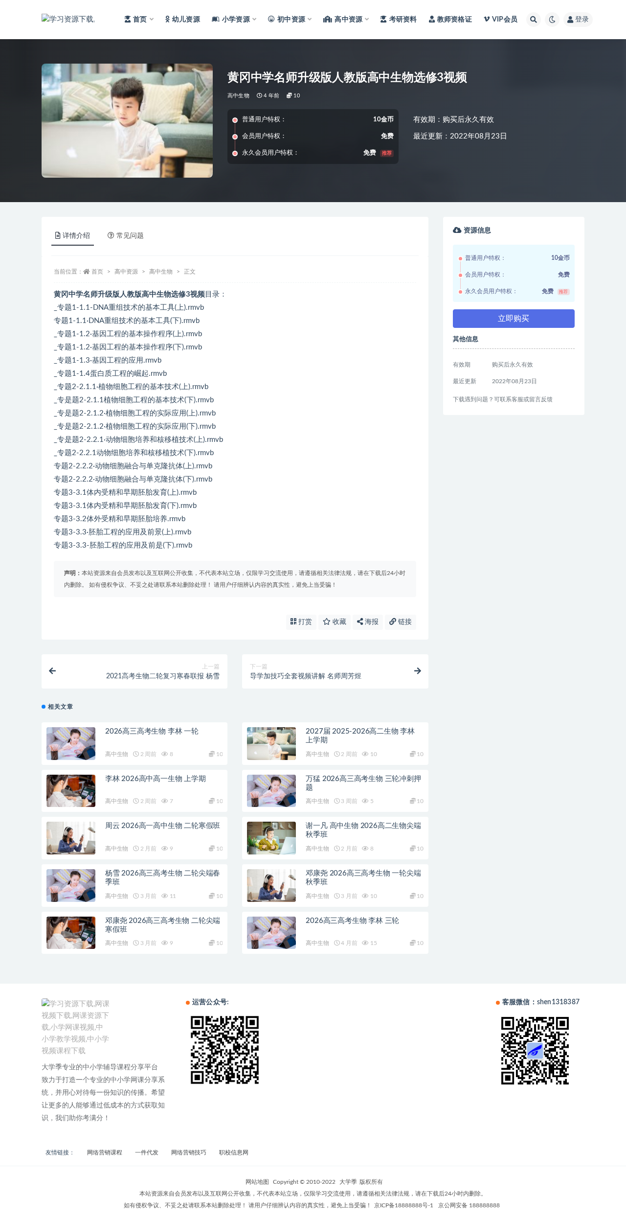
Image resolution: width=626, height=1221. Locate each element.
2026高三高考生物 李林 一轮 (152, 731)
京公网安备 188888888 (469, 1205)
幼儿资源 (186, 19)
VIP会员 (504, 19)
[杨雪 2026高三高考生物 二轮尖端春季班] (70, 885)
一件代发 (146, 1152)
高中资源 (126, 272)
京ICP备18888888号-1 (403, 1205)
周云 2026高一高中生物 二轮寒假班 (162, 825)
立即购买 (513, 319)
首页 (97, 272)
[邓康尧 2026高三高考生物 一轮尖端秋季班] (271, 885)
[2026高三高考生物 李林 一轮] (70, 743)
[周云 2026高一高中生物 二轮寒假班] (70, 838)
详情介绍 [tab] (76, 235)
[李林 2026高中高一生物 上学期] (70, 791)
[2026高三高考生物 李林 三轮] (271, 933)
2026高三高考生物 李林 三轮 (352, 920)
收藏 (338, 622)
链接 (404, 622)
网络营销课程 (104, 1152)
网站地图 (257, 1182)
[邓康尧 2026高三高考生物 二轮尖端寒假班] (70, 933)
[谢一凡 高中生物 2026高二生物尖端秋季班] (271, 838)
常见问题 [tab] (130, 235)
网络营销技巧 (188, 1152)
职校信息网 (233, 1152)
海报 (371, 622)
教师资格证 (454, 19)
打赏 (304, 622)
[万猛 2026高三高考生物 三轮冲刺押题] (271, 791)
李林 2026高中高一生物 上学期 (155, 779)
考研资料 (403, 19)
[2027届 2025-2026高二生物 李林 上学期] (271, 743)
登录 (582, 19)
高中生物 (238, 95)
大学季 (348, 1182)
